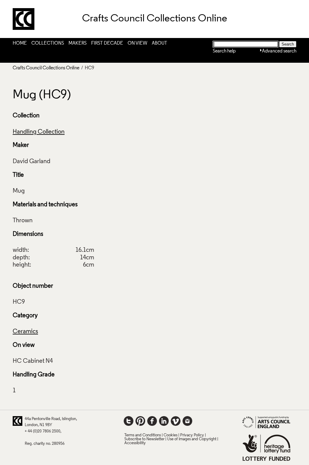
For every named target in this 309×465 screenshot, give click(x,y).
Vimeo (175, 421)
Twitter (128, 421)
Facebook (152, 421)
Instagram (187, 421)
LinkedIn (164, 421)
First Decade (107, 43)
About (159, 43)
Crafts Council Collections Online (46, 68)
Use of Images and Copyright (191, 439)
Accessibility (135, 443)
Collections (47, 43)
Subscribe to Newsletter (144, 439)
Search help (224, 51)
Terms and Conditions (142, 435)
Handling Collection (39, 132)
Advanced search (279, 51)
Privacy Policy (192, 435)
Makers (77, 43)
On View (137, 43)
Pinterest (140, 421)
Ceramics (25, 332)
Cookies (170, 435)
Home (20, 43)
